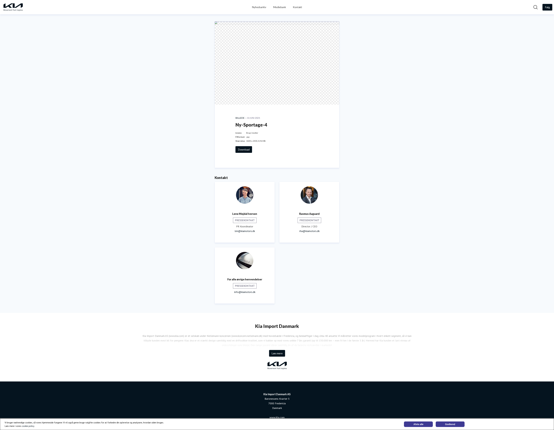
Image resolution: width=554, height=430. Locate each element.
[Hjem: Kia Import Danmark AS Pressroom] (13, 7)
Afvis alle (418, 424)
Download (244, 149)
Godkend (450, 424)
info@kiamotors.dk (244, 292)
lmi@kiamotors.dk (245, 231)
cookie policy (28, 426)
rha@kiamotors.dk (309, 231)
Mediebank (279, 7)
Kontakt (297, 7)
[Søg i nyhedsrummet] (535, 7)
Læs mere (277, 353)
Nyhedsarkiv (259, 7)
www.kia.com (277, 417)
